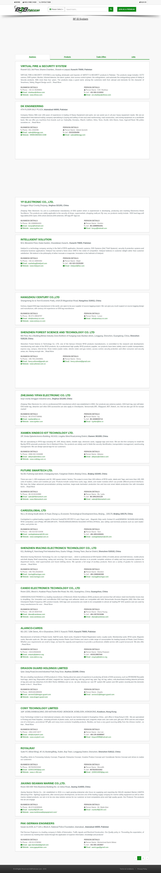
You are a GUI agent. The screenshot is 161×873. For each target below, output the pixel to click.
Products (67, 57)
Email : (33, 92)
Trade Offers (101, 57)
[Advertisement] (80, 37)
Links (133, 57)
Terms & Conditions (127, 869)
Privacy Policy (142, 869)
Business (32, 57)
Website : (32, 95)
